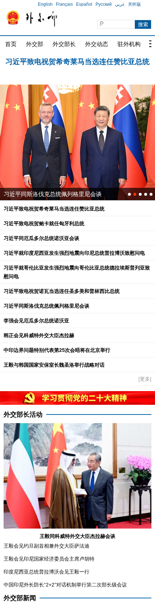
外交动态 (96, 44)
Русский (104, 4)
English (45, 4)
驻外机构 (129, 44)
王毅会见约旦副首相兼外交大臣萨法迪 (46, 546)
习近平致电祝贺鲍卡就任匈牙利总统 (77, 66)
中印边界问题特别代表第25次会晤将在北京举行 (57, 350)
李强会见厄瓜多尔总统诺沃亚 (36, 320)
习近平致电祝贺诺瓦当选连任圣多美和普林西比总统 (62, 291)
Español (84, 4)
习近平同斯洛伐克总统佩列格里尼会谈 (53, 194)
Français (64, 4)
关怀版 (134, 4)
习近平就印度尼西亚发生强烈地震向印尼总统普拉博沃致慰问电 (74, 253)
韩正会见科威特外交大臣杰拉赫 (39, 335)
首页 (11, 44)
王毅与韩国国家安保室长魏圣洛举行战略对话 (54, 365)
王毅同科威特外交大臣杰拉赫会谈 (77, 536)
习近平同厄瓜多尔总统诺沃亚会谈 (41, 238)
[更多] (144, 379)
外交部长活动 (23, 414)
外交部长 (64, 44)
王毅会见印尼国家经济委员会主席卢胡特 (49, 559)
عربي (120, 4)
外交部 (34, 44)
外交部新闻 (20, 598)
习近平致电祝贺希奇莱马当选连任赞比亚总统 (77, 55)
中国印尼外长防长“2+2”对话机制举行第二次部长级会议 (65, 585)
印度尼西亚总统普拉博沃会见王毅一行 (46, 572)
